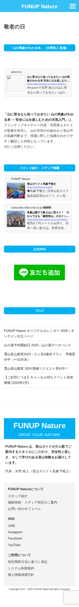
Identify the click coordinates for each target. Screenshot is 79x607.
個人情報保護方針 (21, 574)
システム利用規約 (21, 568)
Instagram (15, 532)
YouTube (14, 545)
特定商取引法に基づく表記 (27, 562)
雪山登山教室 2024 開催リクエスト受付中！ (36, 368)
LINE (11, 526)
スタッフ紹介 (18, 496)
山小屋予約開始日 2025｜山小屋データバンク (37, 345)
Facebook (15, 538)
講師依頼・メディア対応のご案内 (32, 502)
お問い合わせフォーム (24, 508)
